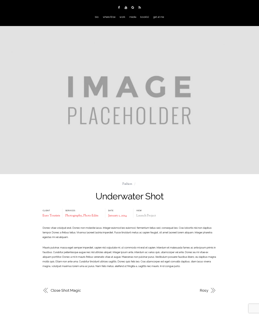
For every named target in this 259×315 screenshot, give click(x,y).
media (132, 16)
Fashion (127, 184)
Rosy (204, 290)
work (122, 16)
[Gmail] (133, 7)
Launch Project (146, 216)
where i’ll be (109, 16)
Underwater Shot (129, 196)
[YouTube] (126, 7)
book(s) (144, 16)
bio (97, 16)
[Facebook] (119, 7)
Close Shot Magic (66, 290)
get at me (158, 16)
